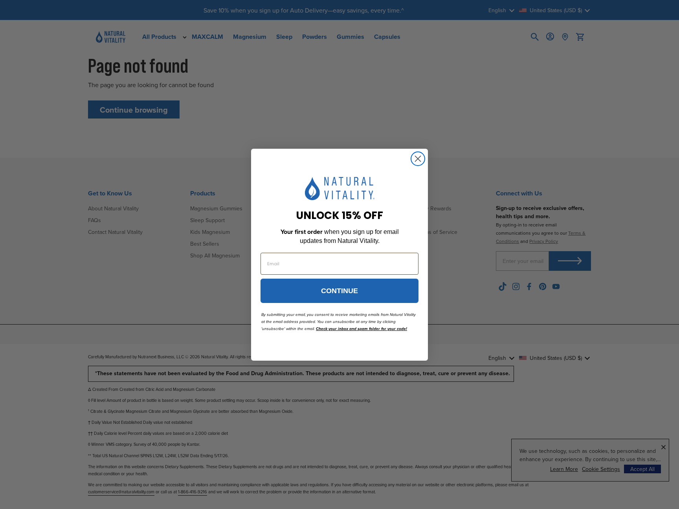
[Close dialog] (418, 159)
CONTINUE (339, 291)
